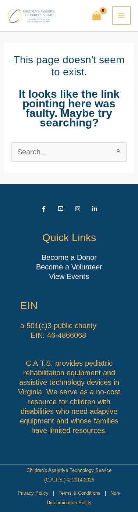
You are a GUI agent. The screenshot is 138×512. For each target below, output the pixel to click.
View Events (69, 276)
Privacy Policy (33, 493)
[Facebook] (44, 209)
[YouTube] (60, 209)
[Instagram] (77, 209)
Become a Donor (69, 257)
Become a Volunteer (69, 267)
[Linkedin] (94, 209)
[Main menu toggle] (121, 15)
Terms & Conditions (79, 493)
